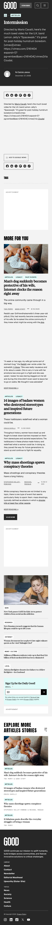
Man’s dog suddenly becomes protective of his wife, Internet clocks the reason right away (25, 287)
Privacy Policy (11, 699)
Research (8, 622)
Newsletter (9, 873)
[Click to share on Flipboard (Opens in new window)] (20, 95)
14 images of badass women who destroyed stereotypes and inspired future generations (24, 406)
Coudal (41, 119)
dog (42, 322)
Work (7, 608)
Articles (15, 15)
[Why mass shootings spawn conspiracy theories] (26, 804)
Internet (8, 637)
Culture (7, 906)
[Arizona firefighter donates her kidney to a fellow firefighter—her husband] (26, 668)
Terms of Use (34, 697)
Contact (8, 869)
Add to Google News (17, 157)
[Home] (5, 15)
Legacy (19, 277)
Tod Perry (8, 309)
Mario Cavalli (20, 104)
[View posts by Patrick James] (7, 74)
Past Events (30, 277)
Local (7, 666)
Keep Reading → (11, 388)
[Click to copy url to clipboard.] (29, 95)
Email (9, 687)
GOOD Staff (20, 309)
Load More (10, 517)
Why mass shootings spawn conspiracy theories (24, 464)
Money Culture (11, 651)
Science (8, 898)
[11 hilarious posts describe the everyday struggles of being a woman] (26, 820)
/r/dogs (16, 367)
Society (7, 894)
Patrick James (24, 72)
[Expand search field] (37, 5)
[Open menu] (44, 5)
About (7, 865)
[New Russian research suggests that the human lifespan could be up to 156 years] (26, 624)
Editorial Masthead (13, 877)
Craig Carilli (10, 428)
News (6, 890)
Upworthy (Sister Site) (14, 881)
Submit (45, 693)
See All (45, 729)
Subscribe (26, 5)
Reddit (23, 364)
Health (7, 902)
